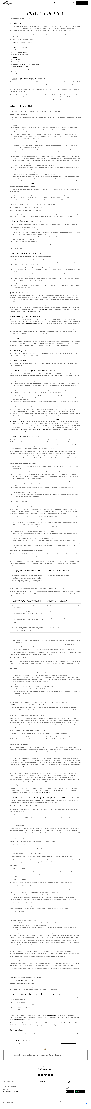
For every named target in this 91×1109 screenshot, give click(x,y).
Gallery (59, 3)
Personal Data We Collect (19, 45)
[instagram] (45, 1075)
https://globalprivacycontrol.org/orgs (35, 323)
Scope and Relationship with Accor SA (22, 42)
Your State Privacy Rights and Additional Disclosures (26, 64)
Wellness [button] (27, 3)
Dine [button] (20, 3)
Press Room (43, 1089)
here (41, 138)
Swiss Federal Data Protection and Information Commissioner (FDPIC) (28, 977)
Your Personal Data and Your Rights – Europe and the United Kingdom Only (32, 69)
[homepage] (8, 3)
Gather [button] (34, 3)
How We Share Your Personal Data (21, 49)
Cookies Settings (29, 431)
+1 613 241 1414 (13, 1086)
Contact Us (42, 1081)
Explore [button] (41, 3)
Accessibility (16, 71)
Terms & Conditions (35, 1101)
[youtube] (49, 1075)
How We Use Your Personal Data (21, 47)
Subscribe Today (69, 1055)
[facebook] (39, 1075)
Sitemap (42, 1085)
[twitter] (42, 1075)
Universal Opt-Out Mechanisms (20, 54)
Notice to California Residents (20, 66)
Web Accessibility (44, 1087)
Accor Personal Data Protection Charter (54, 101)
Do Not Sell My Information (48, 1101)
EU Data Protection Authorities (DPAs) (19, 974)
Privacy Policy (60, 1101)
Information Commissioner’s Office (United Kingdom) (23, 980)
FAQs (41, 1083)
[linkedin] (52, 1075)
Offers (64, 3)
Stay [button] (15, 3)
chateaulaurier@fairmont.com (32, 311)
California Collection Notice (72, 1101)
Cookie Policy (84, 1101)
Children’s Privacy (17, 62)
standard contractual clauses (41, 309)
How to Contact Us (17, 74)
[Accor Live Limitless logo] (70, 1082)
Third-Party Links (17, 59)
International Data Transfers (20, 52)
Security (15, 57)
